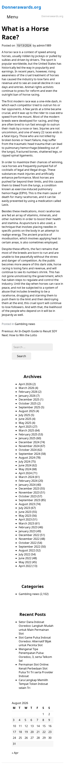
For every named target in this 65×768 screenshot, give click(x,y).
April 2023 (25, 519)
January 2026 (27, 396)
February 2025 (28, 434)
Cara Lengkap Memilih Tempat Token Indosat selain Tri (33, 684)
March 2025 (26, 430)
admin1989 (44, 45)
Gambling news (25, 324)
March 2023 (26, 523)
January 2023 (27, 531)
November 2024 (29, 446)
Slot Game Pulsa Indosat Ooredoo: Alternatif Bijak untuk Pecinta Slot (35, 641)
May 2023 (25, 516)
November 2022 (29, 539)
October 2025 (28, 403)
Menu (12, 17)
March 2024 (26, 477)
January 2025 (27, 438)
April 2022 (25, 566)
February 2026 (28, 392)
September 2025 (29, 407)
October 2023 (28, 496)
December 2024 (29, 442)
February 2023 (28, 527)
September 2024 (29, 454)
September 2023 (29, 500)
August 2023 (27, 504)
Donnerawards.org (21, 7)
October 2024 (28, 450)
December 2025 (29, 399)
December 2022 (29, 535)
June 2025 (25, 419)
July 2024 (24, 461)
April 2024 (25, 473)
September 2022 (29, 546)
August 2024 (27, 457)
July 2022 (24, 554)
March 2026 (26, 388)
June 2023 (25, 512)
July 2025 (24, 415)
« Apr (15, 753)
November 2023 (29, 492)
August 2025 (27, 411)
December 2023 (29, 488)
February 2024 (28, 481)
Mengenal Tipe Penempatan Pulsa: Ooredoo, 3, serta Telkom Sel (35, 655)
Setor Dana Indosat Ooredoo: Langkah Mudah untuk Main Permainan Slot (36, 627)
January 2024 (27, 485)
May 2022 (25, 562)
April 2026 (25, 384)
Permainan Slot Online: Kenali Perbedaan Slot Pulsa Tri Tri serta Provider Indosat (36, 670)
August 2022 (27, 550)
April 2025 (25, 427)
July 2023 (24, 508)
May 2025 (25, 423)
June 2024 (25, 465)
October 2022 (28, 543)
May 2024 (25, 469)
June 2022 (25, 558)
